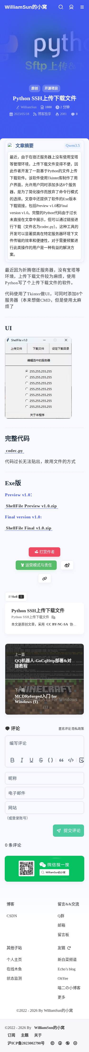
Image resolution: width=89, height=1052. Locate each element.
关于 (38, 1035)
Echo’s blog (66, 969)
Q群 (61, 916)
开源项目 (51, 88)
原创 (34, 88)
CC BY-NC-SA (57, 624)
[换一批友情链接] (69, 948)
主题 (24, 1035)
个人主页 (14, 960)
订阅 (11, 1035)
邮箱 (61, 925)
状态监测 (14, 978)
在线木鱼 (14, 969)
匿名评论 (65, 728)
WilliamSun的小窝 (49, 1028)
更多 (61, 997)
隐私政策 (78, 728)
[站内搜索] (60, 7)
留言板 (63, 935)
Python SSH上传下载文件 (30, 617)
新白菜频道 (67, 960)
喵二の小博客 (69, 988)
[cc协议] (63, 1043)
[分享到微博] (67, 565)
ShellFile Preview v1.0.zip (31, 506)
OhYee (63, 978)
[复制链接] (44, 578)
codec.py (14, 450)
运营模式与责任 (38, 565)
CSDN (12, 916)
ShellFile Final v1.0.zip (28, 528)
